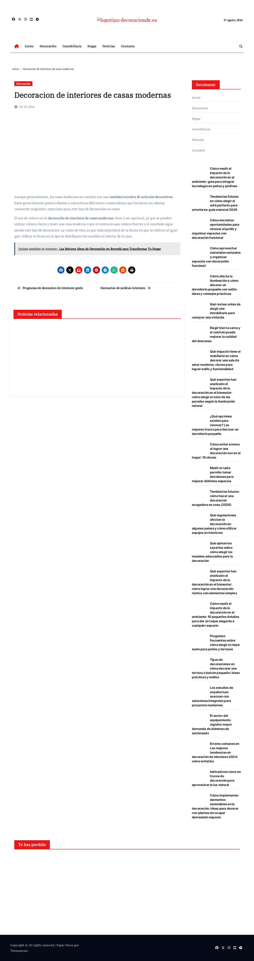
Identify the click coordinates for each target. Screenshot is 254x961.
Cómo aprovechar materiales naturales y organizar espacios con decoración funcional (216, 257)
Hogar (92, 46)
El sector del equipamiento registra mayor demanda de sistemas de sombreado (212, 724)
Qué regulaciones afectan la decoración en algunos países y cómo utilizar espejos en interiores (214, 524)
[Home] (16, 46)
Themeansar (19, 950)
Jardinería (142, 859)
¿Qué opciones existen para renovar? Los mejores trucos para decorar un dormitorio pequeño (215, 425)
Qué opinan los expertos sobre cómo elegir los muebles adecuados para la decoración (212, 552)
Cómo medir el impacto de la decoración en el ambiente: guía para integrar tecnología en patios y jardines (214, 177)
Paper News (65, 945)
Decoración (48, 46)
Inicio (29, 46)
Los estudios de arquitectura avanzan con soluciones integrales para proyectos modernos (212, 696)
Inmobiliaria (72, 46)
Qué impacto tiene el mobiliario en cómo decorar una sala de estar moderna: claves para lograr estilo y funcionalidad (216, 360)
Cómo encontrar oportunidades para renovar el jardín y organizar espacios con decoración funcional (216, 229)
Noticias (109, 46)
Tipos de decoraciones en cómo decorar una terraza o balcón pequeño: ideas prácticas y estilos (216, 668)
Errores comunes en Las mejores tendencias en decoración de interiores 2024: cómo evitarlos (215, 752)
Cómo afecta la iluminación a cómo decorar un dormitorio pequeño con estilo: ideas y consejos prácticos (215, 285)
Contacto (128, 46)
